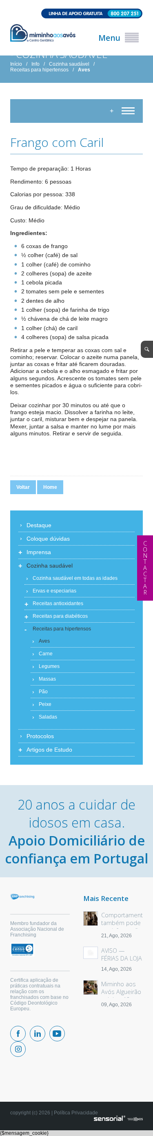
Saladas (48, 717)
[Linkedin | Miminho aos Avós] (37, 1033)
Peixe (45, 704)
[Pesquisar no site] (147, 349)
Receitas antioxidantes (58, 603)
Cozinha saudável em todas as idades (75, 578)
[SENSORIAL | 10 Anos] (118, 1119)
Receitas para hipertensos (39, 70)
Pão (43, 691)
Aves (84, 70)
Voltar (23, 487)
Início (16, 64)
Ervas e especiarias (54, 591)
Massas (47, 679)
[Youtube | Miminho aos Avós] (57, 1033)
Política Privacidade (76, 1113)
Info (35, 64)
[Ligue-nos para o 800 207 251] (76, 14)
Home (50, 487)
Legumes (49, 666)
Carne (46, 654)
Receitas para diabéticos (60, 616)
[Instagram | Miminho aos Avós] (18, 1049)
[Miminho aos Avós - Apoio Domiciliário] (42, 33)
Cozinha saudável (69, 64)
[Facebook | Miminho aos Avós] (18, 1033)
